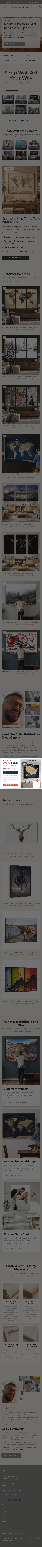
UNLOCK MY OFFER (10, 784)
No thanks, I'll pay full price (10, 787)
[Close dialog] (41, 759)
